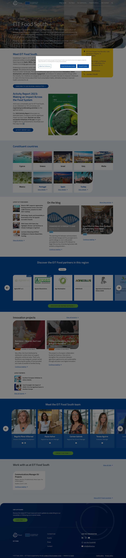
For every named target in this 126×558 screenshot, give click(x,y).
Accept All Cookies (83, 66)
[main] (63, 63)
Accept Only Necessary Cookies (68, 66)
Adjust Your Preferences (44, 66)
